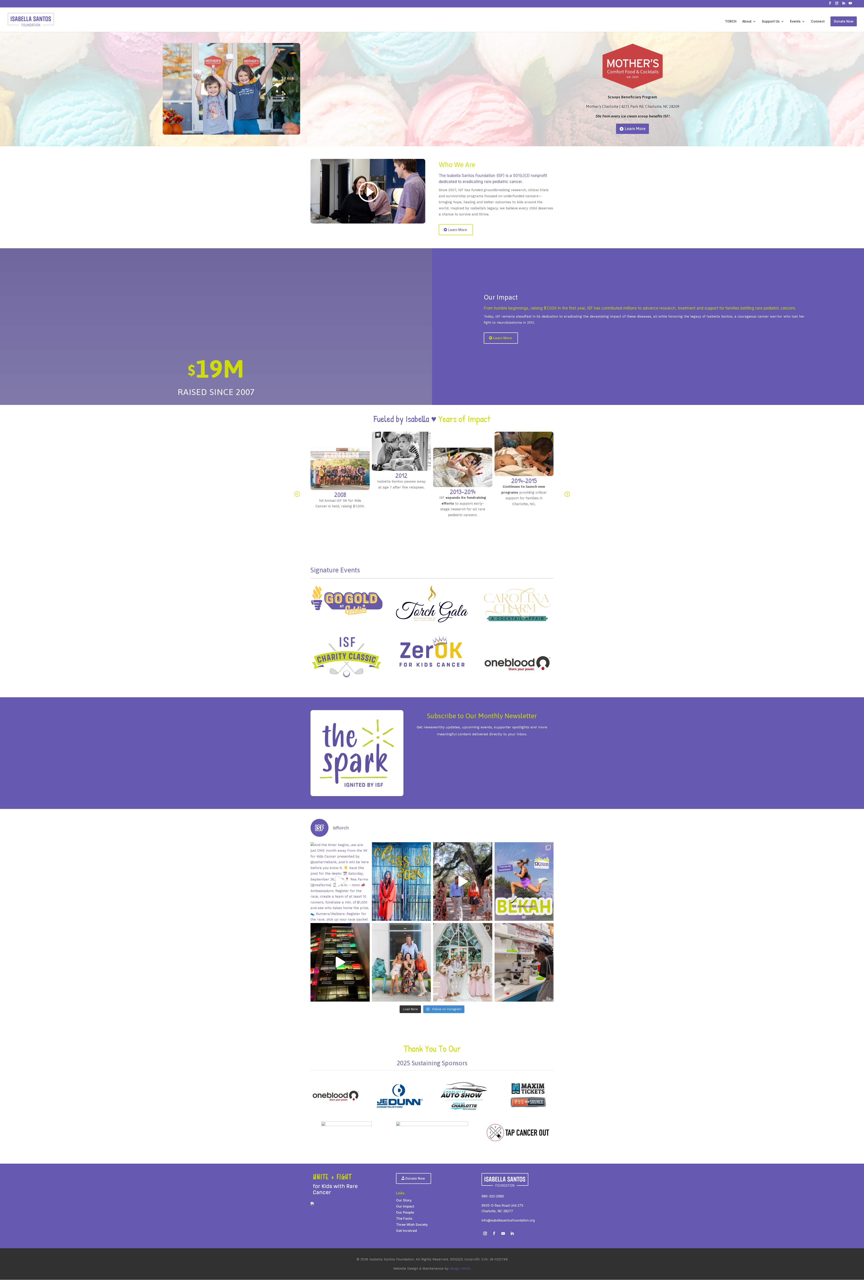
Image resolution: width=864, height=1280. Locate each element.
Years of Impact (464, 419)
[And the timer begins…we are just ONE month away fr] (340, 881)
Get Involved (406, 1230)
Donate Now (843, 21)
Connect (818, 21)
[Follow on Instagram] (485, 1233)
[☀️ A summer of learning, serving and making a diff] (524, 962)
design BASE (460, 1268)
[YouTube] (850, 4)
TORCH (730, 21)
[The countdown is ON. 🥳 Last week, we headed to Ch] (401, 962)
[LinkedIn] (843, 4)
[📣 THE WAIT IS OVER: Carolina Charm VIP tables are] (462, 881)
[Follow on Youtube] (503, 1233)
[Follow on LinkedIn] (512, 1233)
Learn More (635, 112)
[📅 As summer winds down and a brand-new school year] (401, 881)
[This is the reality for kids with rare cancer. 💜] (340, 962)
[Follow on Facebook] (494, 1233)
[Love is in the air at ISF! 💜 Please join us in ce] (462, 962)
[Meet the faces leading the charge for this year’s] (524, 881)
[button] (297, 494)
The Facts (404, 1218)
